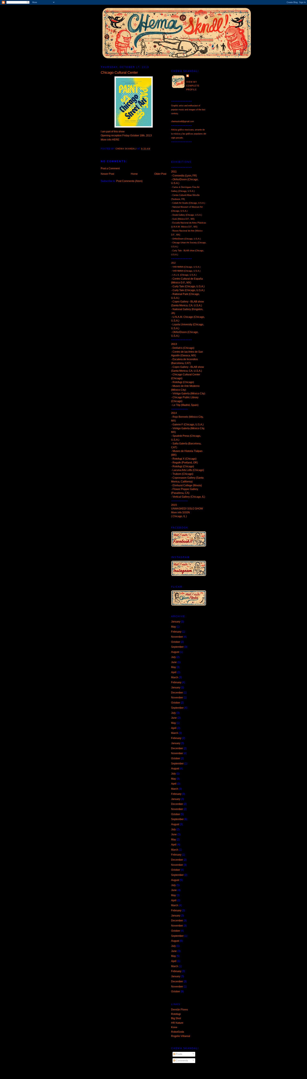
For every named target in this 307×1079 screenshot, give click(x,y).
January (175, 621)
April (173, 672)
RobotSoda (177, 1031)
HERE (115, 139)
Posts (178, 1054)
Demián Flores (179, 1009)
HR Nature (177, 1022)
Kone (174, 1027)
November (177, 636)
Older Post (160, 173)
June (174, 662)
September (177, 646)
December (177, 692)
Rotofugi (176, 1014)
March (174, 677)
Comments (181, 1060)
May (173, 626)
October (175, 642)
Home (134, 173)
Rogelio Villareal (180, 1036)
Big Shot (176, 1018)
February (176, 631)
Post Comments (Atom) (129, 181)
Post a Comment (110, 168)
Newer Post (107, 173)
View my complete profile (192, 86)
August (175, 652)
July (173, 657)
